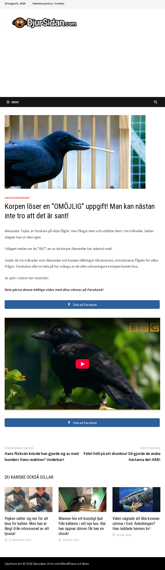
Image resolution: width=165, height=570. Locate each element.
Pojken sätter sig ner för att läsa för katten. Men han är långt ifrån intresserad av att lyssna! (27, 526)
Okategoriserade (17, 198)
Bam (85, 564)
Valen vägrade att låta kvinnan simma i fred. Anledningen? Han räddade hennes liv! (135, 523)
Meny (15, 102)
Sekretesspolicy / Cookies (48, 3)
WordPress (68, 564)
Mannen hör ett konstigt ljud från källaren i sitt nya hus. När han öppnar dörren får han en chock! (82, 526)
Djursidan (39, 564)
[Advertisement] (82, 67)
